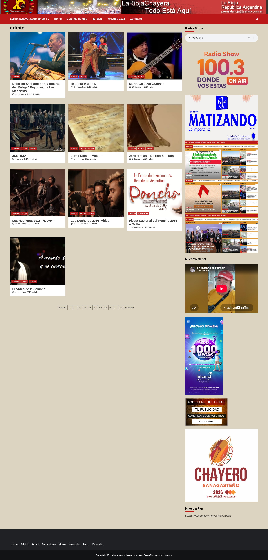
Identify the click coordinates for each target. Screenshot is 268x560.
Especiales (97, 544)
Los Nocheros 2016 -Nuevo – (33, 220)
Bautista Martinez (84, 83)
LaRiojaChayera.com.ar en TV (29, 18)
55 (85, 307)
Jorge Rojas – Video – (87, 155)
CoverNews (150, 555)
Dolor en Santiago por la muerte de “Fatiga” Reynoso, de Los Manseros (36, 87)
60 (110, 307)
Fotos (86, 544)
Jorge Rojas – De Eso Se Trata (151, 155)
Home (58, 18)
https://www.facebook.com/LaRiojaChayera (208, 515)
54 (80, 307)
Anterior (62, 307)
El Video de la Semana (28, 289)
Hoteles (97, 18)
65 (121, 307)
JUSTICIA (19, 155)
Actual (83, 77)
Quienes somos (76, 18)
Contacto (136, 18)
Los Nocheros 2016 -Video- (90, 220)
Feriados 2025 (116, 18)
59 (105, 307)
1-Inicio (15, 77)
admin (37, 94)
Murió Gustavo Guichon (146, 83)
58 (100, 307)
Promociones (49, 544)
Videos (33, 149)
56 (90, 307)
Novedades (143, 213)
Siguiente (129, 307)
